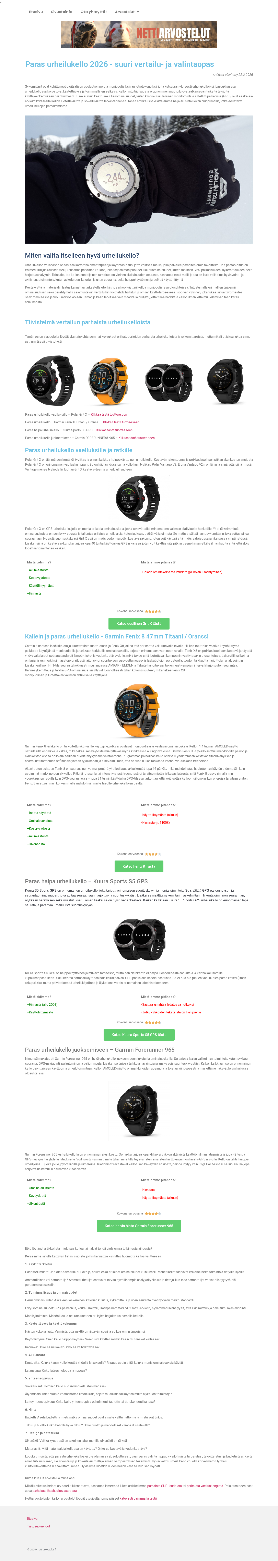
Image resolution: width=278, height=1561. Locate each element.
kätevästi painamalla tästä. (138, 1498)
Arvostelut (125, 11)
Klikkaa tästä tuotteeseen (109, 414)
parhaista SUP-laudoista (164, 1486)
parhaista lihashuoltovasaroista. (55, 1491)
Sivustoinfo (61, 11)
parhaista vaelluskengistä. (205, 1486)
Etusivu (36, 11)
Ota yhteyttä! (94, 11)
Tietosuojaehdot (38, 1526)
